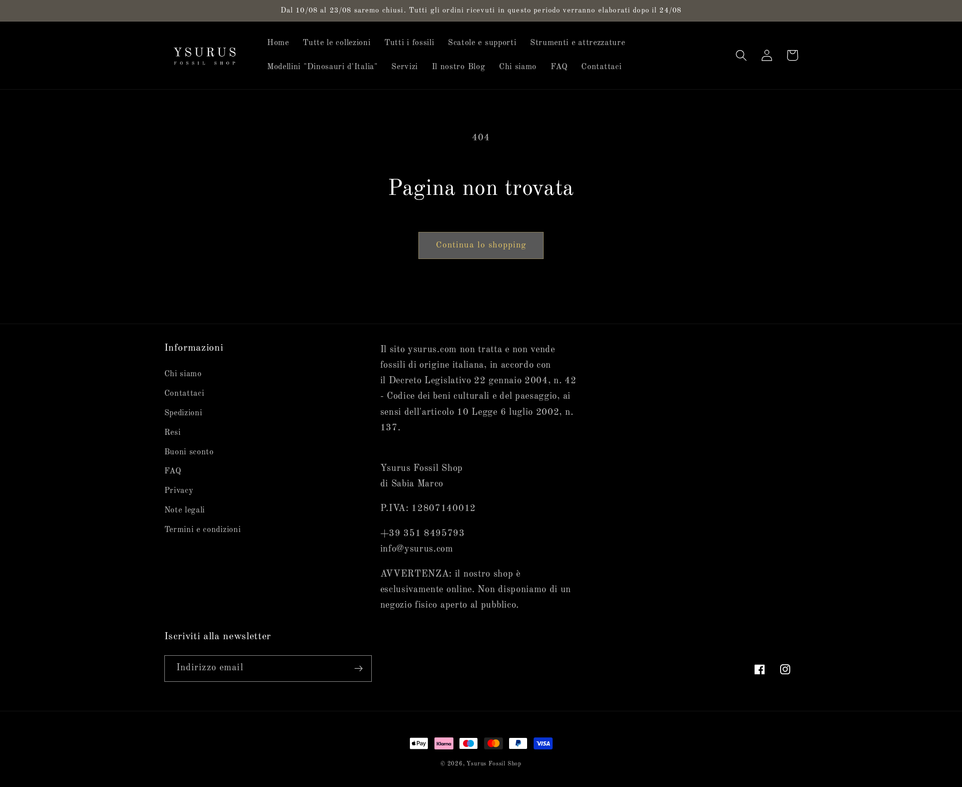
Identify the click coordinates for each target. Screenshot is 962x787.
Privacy (179, 491)
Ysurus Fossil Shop (494, 764)
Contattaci (184, 394)
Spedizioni (183, 413)
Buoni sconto (189, 452)
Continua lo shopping (481, 245)
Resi (172, 433)
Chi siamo (183, 374)
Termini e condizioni (202, 530)
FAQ (172, 471)
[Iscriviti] (358, 668)
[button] (742, 55)
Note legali (184, 510)
